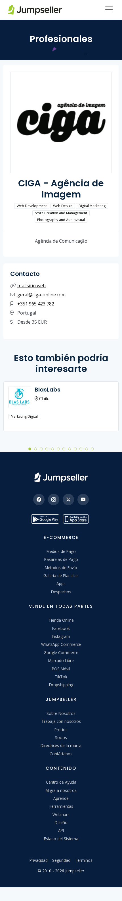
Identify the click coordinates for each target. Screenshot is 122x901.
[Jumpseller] (61, 477)
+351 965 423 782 (35, 304)
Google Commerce (61, 652)
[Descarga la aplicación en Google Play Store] (45, 519)
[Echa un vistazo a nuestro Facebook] (39, 499)
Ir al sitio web (31, 285)
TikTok (61, 676)
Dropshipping (61, 684)
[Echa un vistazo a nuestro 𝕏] (68, 499)
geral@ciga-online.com (41, 295)
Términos (83, 860)
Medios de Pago (61, 551)
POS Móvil (61, 668)
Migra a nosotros (61, 790)
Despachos (61, 591)
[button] (30, 448)
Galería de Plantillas (61, 575)
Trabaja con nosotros (61, 721)
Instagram (61, 636)
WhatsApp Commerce (61, 644)
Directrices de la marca (61, 745)
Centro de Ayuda (61, 782)
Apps (61, 583)
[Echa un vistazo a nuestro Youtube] (83, 499)
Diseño (61, 822)
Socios (61, 737)
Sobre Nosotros (61, 713)
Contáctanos (61, 753)
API (61, 830)
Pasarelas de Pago (61, 559)
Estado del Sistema (61, 838)
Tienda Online (61, 620)
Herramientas (61, 806)
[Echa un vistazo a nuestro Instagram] (53, 499)
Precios (61, 729)
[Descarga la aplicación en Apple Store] (77, 519)
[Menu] (109, 10)
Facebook (61, 628)
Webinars (61, 814)
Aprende (61, 798)
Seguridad (61, 860)
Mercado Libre (61, 660)
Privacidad (39, 860)
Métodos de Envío (61, 567)
